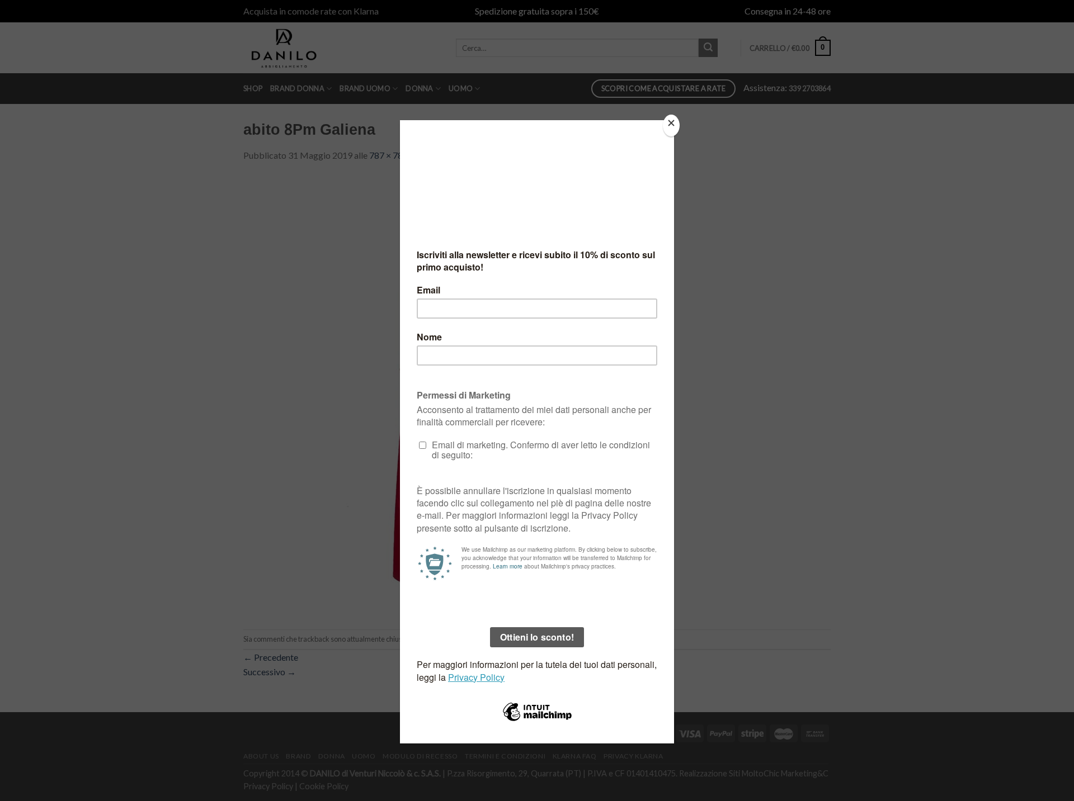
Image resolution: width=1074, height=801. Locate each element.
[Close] (671, 125)
